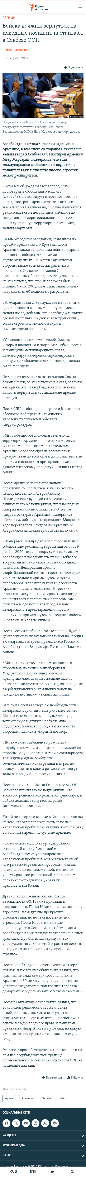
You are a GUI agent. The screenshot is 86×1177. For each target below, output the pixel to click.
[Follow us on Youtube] (26, 1123)
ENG (33, 1171)
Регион (9, 18)
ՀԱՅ (13, 1171)
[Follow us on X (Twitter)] (16, 1123)
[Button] (74, 67)
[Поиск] (72, 1172)
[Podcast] (55, 1123)
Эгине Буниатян (15, 50)
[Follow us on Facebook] (6, 1123)
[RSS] (45, 1123)
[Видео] (52, 1172)
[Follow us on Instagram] (35, 1123)
